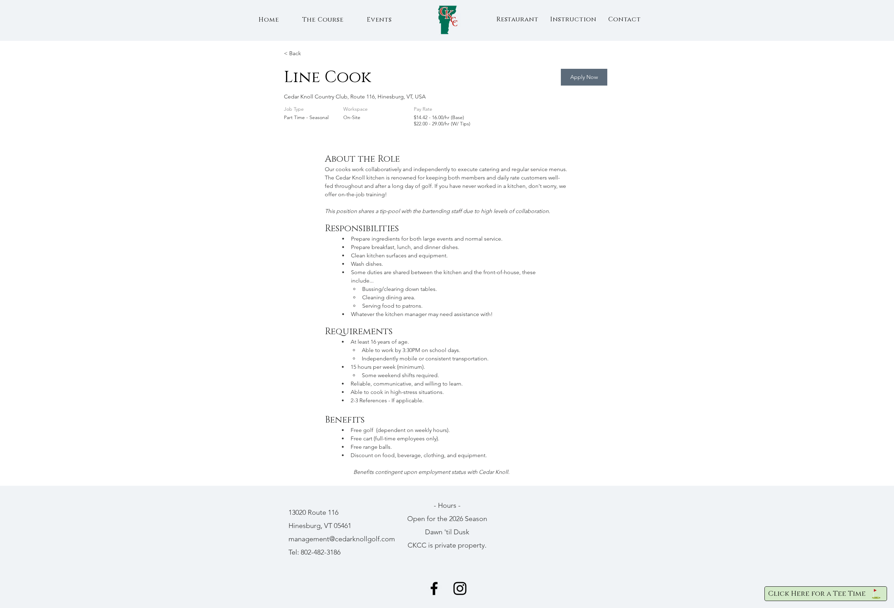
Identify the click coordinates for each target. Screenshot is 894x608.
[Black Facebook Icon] (434, 588)
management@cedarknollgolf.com (341, 539)
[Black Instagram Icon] (460, 588)
